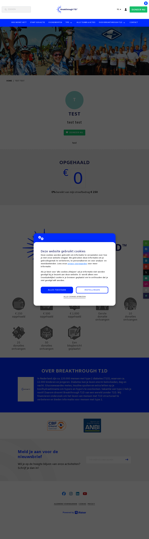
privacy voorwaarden (77, 263)
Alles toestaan (57, 290)
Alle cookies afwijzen (75, 297)
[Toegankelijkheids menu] (146, 3)
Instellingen (92, 290)
